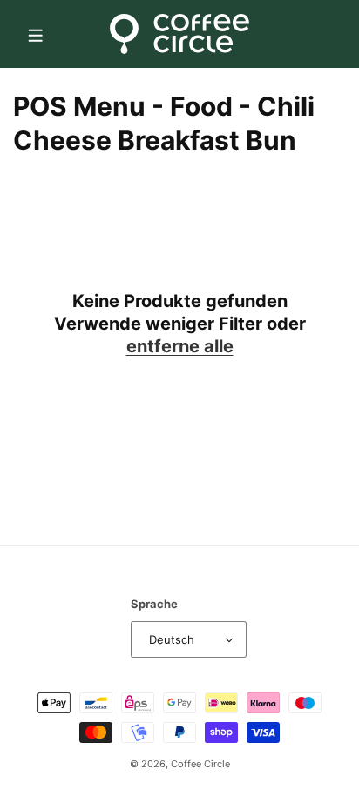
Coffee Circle (200, 764)
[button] (35, 34)
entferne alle (180, 346)
